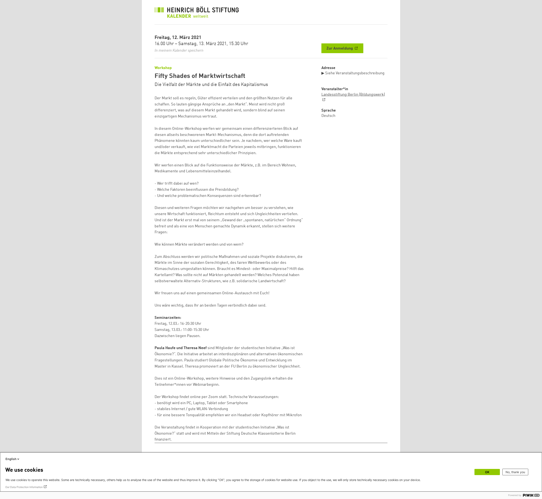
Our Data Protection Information (24, 487)
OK (487, 472)
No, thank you (515, 472)
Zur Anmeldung (340, 48)
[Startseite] (196, 13)
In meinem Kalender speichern (179, 51)
